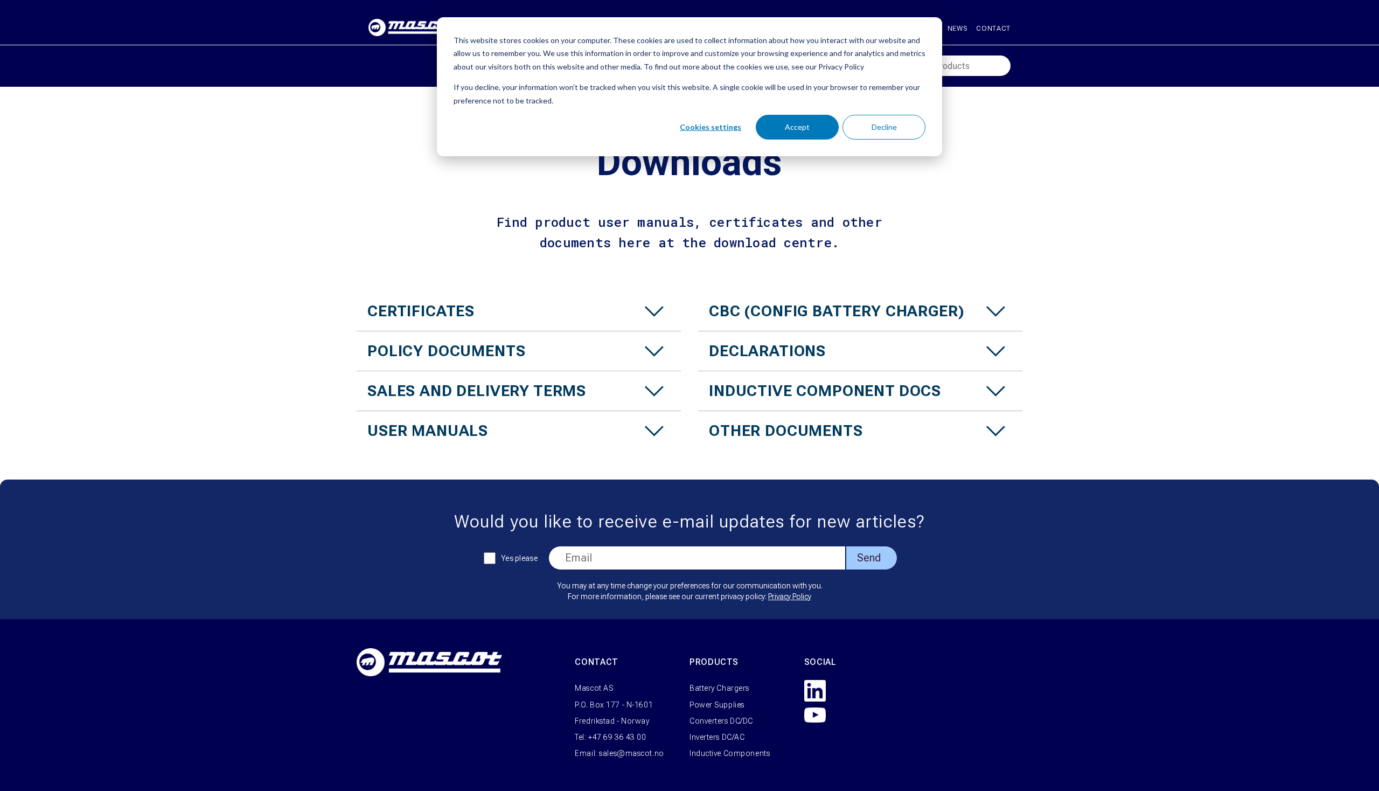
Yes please (519, 558)
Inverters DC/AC (717, 737)
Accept (797, 126)
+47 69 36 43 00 (617, 737)
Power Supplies (717, 704)
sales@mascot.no (631, 753)
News (958, 28)
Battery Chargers (719, 688)
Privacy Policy (789, 596)
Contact (993, 28)
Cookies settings (710, 126)
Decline (884, 126)
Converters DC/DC (721, 721)
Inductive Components (730, 753)
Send (869, 557)
